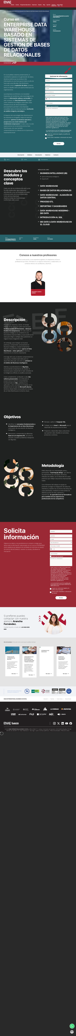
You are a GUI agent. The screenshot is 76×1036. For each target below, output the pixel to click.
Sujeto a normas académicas (42, 730)
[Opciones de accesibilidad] (72, 1032)
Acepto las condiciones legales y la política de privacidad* (58, 134)
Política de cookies (65, 730)
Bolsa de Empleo (68, 698)
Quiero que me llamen (52, 106)
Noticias (54, 4)
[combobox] (46, 98)
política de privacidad (65, 130)
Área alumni (46, 698)
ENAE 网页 (54, 5)
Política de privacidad (55, 730)
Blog (44, 4)
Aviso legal (32, 730)
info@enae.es (26, 730)
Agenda (48, 4)
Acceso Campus (60, 698)
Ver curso (14, 673)
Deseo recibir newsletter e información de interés (59, 137)
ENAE (5, 11)
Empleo (40, 4)
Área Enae (52, 698)
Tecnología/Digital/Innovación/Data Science (61, 16)
